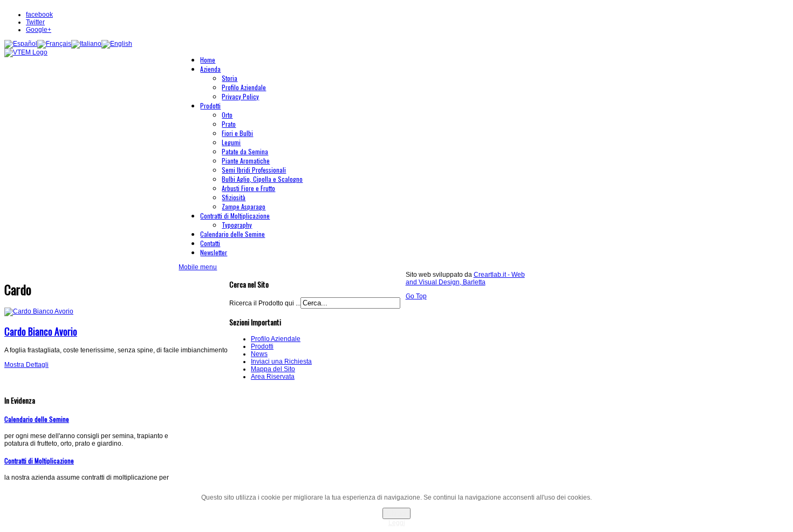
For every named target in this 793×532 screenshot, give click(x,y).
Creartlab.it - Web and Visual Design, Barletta (465, 278)
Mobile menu (198, 267)
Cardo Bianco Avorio (40, 331)
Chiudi (396, 513)
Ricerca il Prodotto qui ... (264, 303)
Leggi (396, 523)
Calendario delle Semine (36, 419)
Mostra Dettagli (26, 365)
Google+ (38, 29)
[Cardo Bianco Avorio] (38, 311)
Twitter (35, 22)
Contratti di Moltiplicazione (39, 460)
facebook (39, 14)
